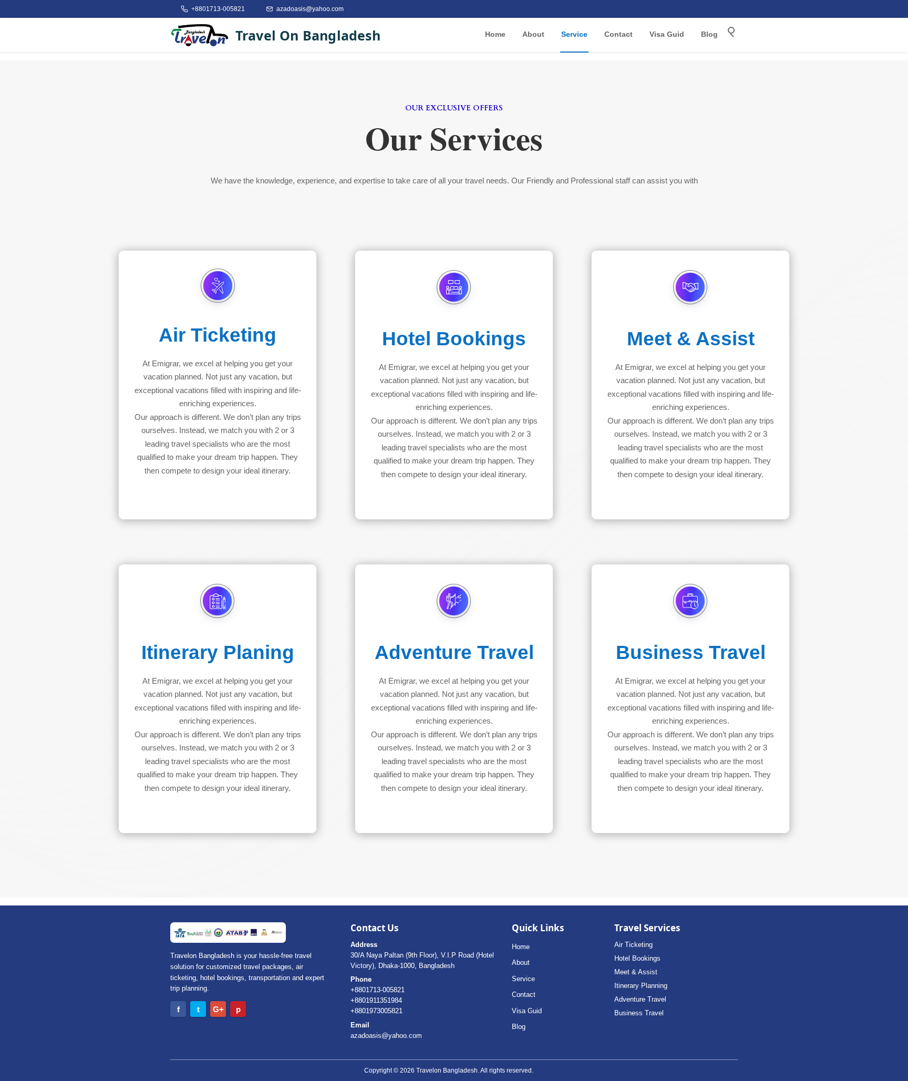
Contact (618, 34)
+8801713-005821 (377, 990)
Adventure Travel (640, 999)
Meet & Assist (635, 972)
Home (495, 34)
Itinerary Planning (640, 986)
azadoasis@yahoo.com (386, 1035)
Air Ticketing (633, 945)
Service (574, 34)
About (533, 34)
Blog (709, 34)
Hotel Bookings (637, 958)
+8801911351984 (376, 1000)
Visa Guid (666, 34)
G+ (218, 1009)
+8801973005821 (376, 1011)
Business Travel (639, 1013)
